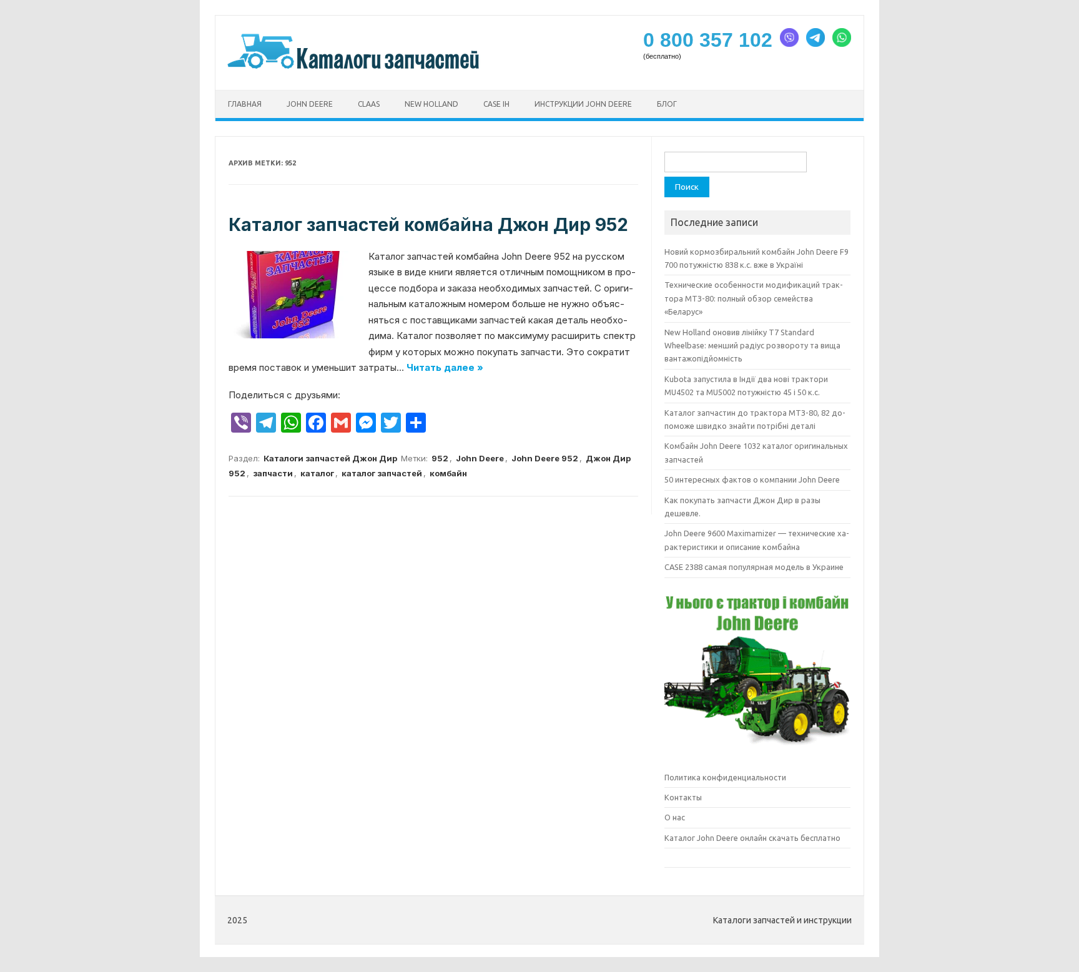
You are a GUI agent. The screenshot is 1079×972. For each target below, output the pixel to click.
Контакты (683, 797)
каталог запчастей (382, 473)
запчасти (273, 473)
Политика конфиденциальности (725, 777)
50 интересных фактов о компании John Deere (752, 479)
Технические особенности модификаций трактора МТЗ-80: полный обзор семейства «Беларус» (753, 298)
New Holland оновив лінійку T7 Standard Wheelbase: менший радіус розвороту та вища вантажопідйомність (752, 345)
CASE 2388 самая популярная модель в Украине (754, 566)
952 (439, 458)
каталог (317, 473)
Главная (245, 104)
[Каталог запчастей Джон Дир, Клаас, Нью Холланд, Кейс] (354, 68)
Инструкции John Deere (583, 104)
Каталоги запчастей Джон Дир (330, 458)
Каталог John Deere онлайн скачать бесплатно (752, 837)
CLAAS (369, 104)
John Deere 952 (544, 458)
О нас (674, 817)
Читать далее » (444, 367)
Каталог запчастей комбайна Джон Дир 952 (428, 224)
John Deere (310, 104)
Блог (667, 104)
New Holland (431, 104)
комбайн (448, 473)
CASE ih (496, 104)
